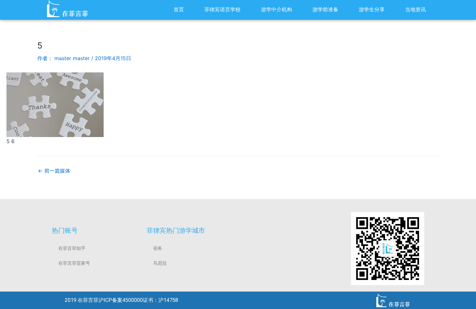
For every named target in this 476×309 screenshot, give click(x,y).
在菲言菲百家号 (74, 263)
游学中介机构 (276, 9)
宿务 (157, 248)
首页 (179, 9)
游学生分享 (372, 9)
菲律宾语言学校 (222, 9)
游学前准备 (325, 9)
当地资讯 (415, 9)
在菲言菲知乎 (71, 248)
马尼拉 (160, 263)
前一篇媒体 (54, 170)
